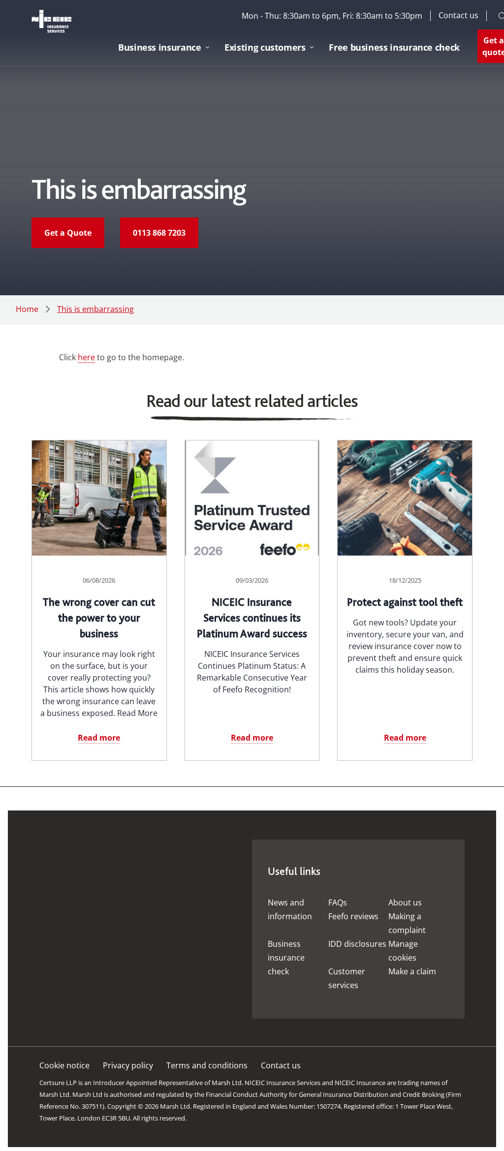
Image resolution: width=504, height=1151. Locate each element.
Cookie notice (64, 1065)
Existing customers (265, 47)
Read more (99, 737)
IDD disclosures (357, 943)
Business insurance (159, 47)
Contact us (458, 15)
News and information (290, 909)
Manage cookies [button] (403, 950)
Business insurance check (286, 957)
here (86, 357)
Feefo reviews (353, 916)
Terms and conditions (207, 1065)
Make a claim (412, 971)
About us (405, 902)
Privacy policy (128, 1065)
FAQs (337, 902)
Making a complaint (407, 923)
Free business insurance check (394, 47)
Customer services (346, 978)
